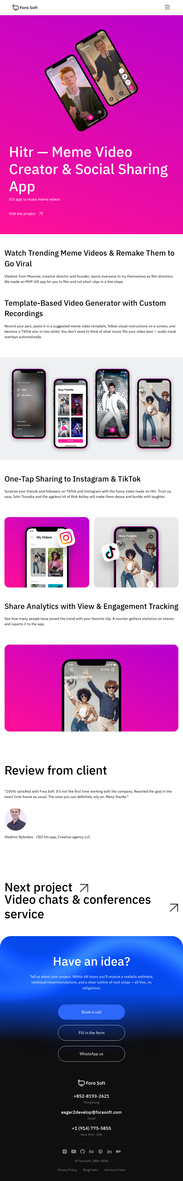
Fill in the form (92, 1032)
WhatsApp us (91, 1053)
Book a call (91, 1012)
